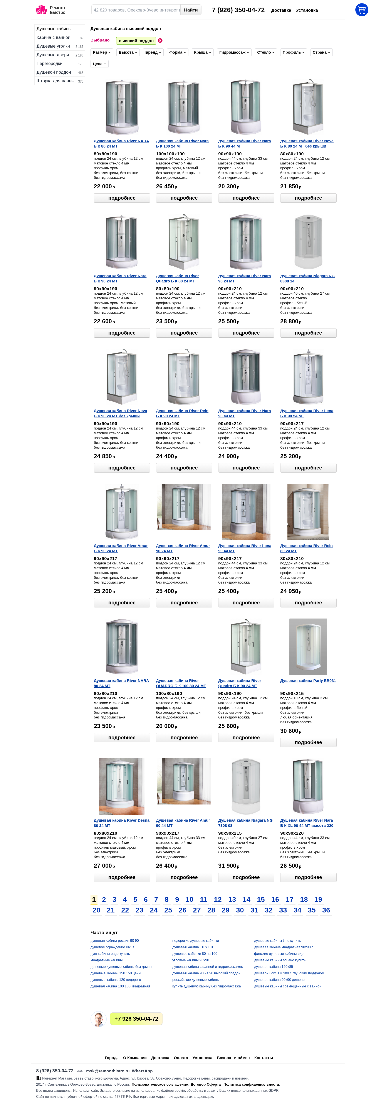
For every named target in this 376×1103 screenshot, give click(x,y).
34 (297, 910)
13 (232, 899)
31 (254, 910)
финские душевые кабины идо (279, 953)
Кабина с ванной (53, 37)
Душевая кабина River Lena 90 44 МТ (244, 548)
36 (326, 910)
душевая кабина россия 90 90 (115, 940)
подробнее (122, 198)
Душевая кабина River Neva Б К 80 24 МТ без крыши (307, 143)
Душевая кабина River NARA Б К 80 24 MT (121, 143)
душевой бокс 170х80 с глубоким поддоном (289, 973)
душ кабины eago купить (110, 953)
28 (211, 910)
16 (275, 899)
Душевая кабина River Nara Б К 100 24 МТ (182, 143)
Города (112, 1058)
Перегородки (49, 63)
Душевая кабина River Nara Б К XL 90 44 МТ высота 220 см (306, 823)
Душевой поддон (54, 72)
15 (261, 899)
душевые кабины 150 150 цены (116, 973)
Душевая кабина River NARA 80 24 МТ (121, 683)
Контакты (263, 1058)
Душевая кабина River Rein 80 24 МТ (306, 548)
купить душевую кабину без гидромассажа (206, 986)
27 (197, 910)
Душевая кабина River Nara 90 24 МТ (244, 278)
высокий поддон (136, 40)
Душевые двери (53, 54)
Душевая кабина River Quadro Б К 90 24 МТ (239, 683)
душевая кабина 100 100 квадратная (120, 986)
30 (240, 910)
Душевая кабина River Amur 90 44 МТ (183, 823)
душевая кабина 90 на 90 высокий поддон (206, 973)
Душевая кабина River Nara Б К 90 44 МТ (244, 143)
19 (318, 899)
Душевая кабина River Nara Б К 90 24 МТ (120, 278)
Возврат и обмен (233, 1058)
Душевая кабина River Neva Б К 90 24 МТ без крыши (120, 413)
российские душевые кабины (196, 980)
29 (226, 910)
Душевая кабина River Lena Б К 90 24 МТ (306, 413)
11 (203, 899)
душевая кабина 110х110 (192, 947)
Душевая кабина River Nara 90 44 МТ (244, 413)
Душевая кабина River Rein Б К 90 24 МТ (182, 413)
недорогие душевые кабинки (195, 940)
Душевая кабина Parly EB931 (308, 680)
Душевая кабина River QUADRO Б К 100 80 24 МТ (181, 683)
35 (312, 910)
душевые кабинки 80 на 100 (194, 953)
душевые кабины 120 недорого (116, 980)
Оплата (181, 1058)
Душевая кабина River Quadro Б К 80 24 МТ (177, 278)
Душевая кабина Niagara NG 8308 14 (307, 278)
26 (182, 910)
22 (125, 910)
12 (218, 899)
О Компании (135, 1058)
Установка (202, 1058)
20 (96, 910)
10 (189, 899)
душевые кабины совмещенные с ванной (287, 986)
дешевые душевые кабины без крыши (122, 967)
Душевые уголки (53, 46)
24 (154, 910)
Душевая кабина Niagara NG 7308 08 (245, 823)
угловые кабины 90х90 (190, 960)
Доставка (160, 1058)
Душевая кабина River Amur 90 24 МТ (183, 548)
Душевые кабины (54, 28)
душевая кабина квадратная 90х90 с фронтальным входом (283, 947)
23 (139, 910)
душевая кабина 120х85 (273, 967)
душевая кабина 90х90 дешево (279, 980)
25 (168, 910)
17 (290, 899)
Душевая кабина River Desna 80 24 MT (121, 823)
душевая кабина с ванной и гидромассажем (207, 967)
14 (246, 899)
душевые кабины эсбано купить (280, 960)
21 (111, 910)
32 (269, 910)
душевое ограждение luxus (112, 947)
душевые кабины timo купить (277, 940)
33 (283, 910)
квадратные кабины (107, 960)
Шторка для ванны (55, 80)
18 (304, 899)
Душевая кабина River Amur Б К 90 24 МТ (121, 548)
